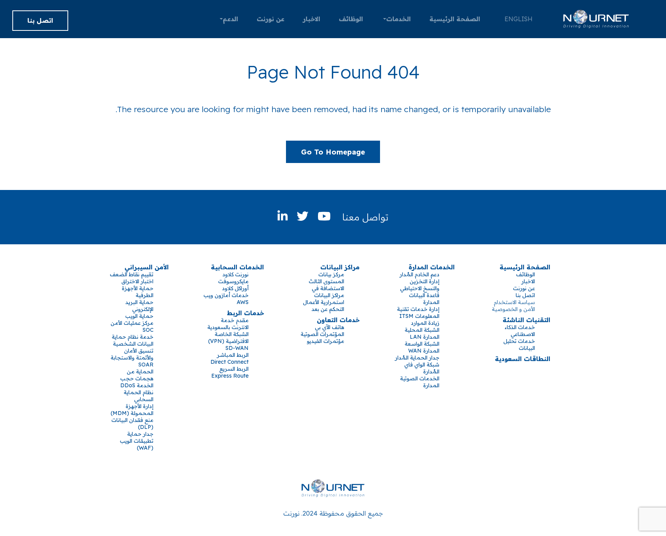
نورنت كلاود (235, 274)
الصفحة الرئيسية (454, 19)
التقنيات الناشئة (526, 320)
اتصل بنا (40, 20)
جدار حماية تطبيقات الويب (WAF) (136, 440)
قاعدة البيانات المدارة (424, 299)
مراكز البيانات (340, 267)
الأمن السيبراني (146, 267)
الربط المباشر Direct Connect (229, 358)
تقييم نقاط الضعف (131, 274)
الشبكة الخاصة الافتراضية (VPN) (228, 337)
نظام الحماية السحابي (138, 396)
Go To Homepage (333, 152)
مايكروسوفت (233, 281)
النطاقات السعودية (522, 359)
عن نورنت (270, 19)
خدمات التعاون (338, 320)
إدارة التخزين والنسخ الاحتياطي (419, 285)
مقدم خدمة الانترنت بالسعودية (228, 324)
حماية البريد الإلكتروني (139, 306)
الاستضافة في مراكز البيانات (328, 292)
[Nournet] (596, 19)
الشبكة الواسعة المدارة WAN (422, 347)
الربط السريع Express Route (230, 372)
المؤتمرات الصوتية (322, 334)
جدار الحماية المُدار (417, 357)
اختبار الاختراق (137, 281)
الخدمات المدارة (432, 267)
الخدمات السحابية (237, 267)
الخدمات (398, 19)
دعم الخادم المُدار (419, 274)
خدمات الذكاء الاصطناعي (520, 331)
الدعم (230, 19)
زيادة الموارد (425, 322)
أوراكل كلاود (235, 288)
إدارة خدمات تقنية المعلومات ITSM (418, 312)
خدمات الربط (245, 313)
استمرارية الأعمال (323, 302)
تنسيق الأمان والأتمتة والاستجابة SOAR (132, 357)
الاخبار (311, 19)
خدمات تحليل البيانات (519, 344)
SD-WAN (237, 347)
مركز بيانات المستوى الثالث (326, 278)
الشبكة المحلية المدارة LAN (422, 333)
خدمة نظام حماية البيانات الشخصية (132, 340)
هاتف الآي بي (329, 327)
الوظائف (351, 19)
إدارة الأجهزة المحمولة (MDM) (132, 410)
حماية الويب (139, 316)
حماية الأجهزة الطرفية (137, 292)
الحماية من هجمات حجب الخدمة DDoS (136, 378)
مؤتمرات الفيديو (325, 341)
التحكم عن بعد (327, 309)
